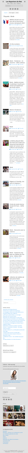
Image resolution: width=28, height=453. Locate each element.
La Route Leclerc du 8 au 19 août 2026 (11, 332)
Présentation (5, 442)
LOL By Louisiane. (15, 44)
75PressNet (20, 24)
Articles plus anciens (8, 299)
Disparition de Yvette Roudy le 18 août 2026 (12, 317)
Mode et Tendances (15, 110)
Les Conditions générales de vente (10, 434)
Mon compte (5, 435)
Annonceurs (5, 443)
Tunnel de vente (6, 440)
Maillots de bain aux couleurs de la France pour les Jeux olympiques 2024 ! (17, 21)
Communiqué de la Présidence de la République (13, 319)
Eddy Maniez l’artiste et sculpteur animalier (12, 325)
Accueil (6, 12)
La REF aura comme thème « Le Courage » (12, 314)
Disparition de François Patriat (9, 316)
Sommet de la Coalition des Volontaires (11, 310)
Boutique (5, 431)
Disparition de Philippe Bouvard (10, 309)
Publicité (5, 438)
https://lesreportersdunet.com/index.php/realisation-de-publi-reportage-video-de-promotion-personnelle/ (14, 382)
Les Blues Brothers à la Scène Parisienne (12, 339)
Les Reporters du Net (14, 2)
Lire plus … (18, 39)
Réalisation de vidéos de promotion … (11, 439)
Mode (11, 126)
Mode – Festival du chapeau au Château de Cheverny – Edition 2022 (17, 254)
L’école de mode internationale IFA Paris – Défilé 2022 (17, 205)
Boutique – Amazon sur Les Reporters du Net (13, 432)
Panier (4, 436)
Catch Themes (20, 451)
